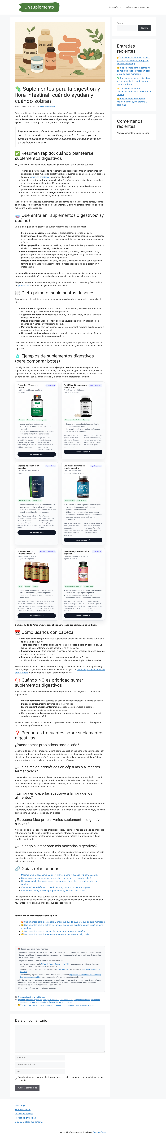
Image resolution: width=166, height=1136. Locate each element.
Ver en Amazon (37, 454)
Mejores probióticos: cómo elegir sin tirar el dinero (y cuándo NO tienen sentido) (60, 875)
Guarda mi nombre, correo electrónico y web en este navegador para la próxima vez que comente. (61, 1078)
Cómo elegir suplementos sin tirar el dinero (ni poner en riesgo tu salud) (56, 878)
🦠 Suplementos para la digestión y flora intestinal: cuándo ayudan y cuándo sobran (134, 81)
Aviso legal (20, 1105)
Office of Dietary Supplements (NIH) (55, 964)
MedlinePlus (63, 969)
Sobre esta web (23, 1109)
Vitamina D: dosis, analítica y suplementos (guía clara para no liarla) (54, 890)
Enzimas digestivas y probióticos (31, 997)
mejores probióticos (41, 177)
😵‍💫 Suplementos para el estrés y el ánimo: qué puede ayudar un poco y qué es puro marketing (56, 1005)
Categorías (113, 7)
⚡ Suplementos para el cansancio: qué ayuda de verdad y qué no (53, 931)
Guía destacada (66, 1000)
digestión (21, 1000)
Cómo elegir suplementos (137, 7)
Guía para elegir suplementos (29, 1122)
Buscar (120, 23)
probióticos (23, 285)
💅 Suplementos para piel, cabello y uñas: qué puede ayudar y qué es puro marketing (63, 922)
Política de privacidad (25, 1118)
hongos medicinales (82, 1000)
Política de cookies (24, 1113)
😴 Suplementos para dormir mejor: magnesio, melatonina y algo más (55, 934)
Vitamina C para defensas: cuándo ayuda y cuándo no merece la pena (55, 887)
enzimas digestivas (34, 1000)
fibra (45, 1000)
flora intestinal (53, 1000)
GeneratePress (99, 1132)
